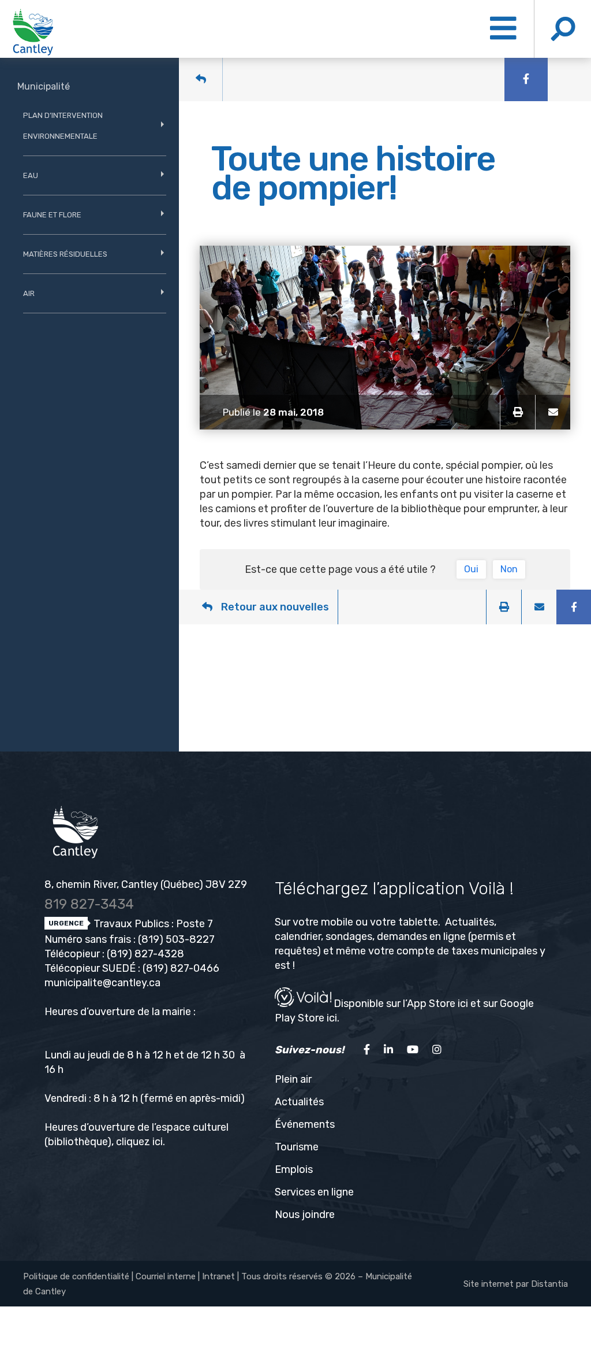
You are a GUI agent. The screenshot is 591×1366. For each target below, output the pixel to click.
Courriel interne (166, 1276)
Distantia (549, 1284)
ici (157, 1141)
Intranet (218, 1276)
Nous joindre (305, 1214)
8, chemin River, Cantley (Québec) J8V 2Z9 (145, 884)
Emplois (294, 1169)
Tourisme (297, 1147)
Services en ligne (314, 1192)
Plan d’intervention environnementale (63, 125)
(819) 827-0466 (181, 968)
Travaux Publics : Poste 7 (152, 923)
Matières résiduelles (65, 254)
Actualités (299, 1101)
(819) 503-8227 (176, 939)
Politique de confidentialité (76, 1276)
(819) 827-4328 (145, 953)
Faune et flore (52, 214)
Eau (30, 175)
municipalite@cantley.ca (102, 982)
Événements (305, 1124)
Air (29, 293)
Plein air (293, 1079)
